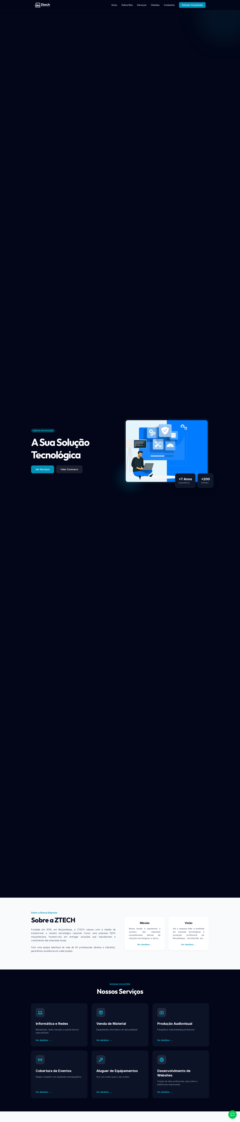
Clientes (155, 5)
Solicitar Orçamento (192, 5)
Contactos (169, 5)
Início (114, 5)
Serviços (141, 5)
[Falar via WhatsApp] (232, 1114)
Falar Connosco (69, 469)
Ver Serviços (43, 469)
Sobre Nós (127, 5)
